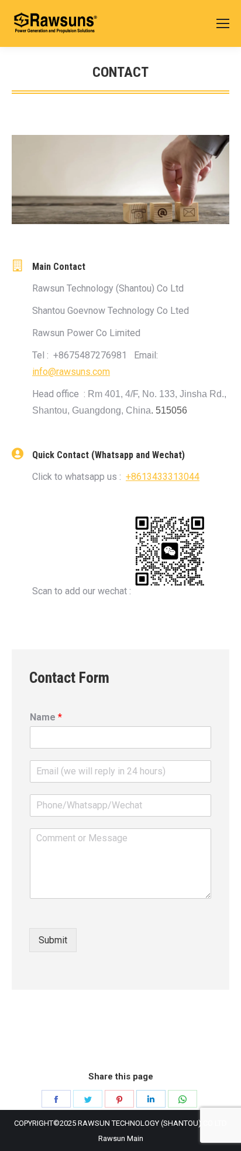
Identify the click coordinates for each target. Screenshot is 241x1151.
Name (46, 717)
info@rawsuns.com (71, 371)
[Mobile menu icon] (222, 23)
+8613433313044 (162, 476)
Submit (53, 940)
